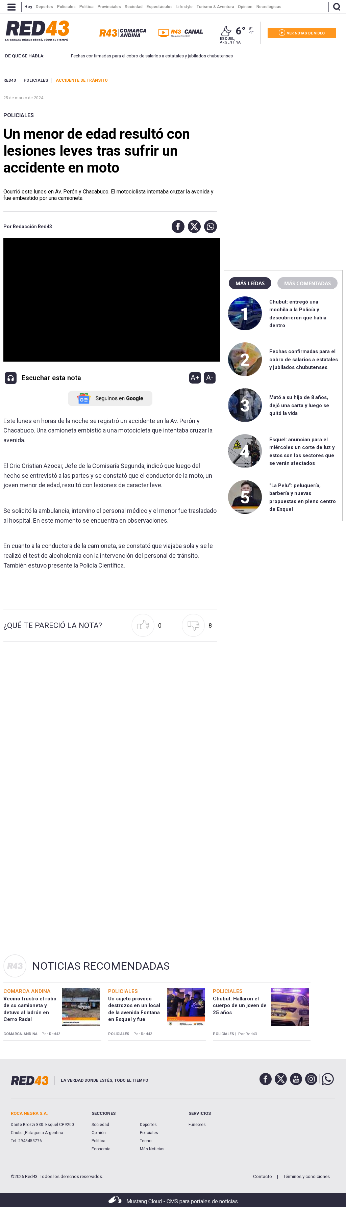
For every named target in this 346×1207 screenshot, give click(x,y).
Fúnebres (197, 1124)
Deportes (148, 1124)
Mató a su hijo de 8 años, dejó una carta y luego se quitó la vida (299, 405)
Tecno (145, 1140)
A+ (195, 377)
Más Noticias (152, 1149)
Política (98, 1140)
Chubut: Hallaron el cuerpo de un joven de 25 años (240, 1006)
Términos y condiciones (306, 1176)
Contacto (262, 1176)
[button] (176, 226)
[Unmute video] (110, 300)
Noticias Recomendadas (101, 966)
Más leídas (250, 283)
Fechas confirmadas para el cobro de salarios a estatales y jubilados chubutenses (151, 55)
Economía (101, 1149)
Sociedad (100, 1124)
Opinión (99, 1132)
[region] (283, 120)
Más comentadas (307, 283)
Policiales (18, 115)
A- (209, 377)
